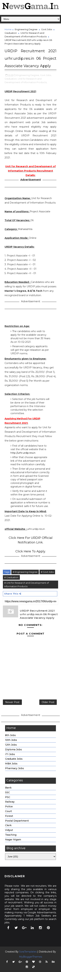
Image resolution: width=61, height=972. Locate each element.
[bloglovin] (33, 961)
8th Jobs (10, 735)
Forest (9, 815)
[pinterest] (48, 927)
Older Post (48, 702)
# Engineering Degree (25, 572)
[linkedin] (32, 927)
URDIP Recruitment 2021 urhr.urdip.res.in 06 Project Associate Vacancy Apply (39, 614)
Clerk (8, 825)
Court (8, 811)
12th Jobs (11, 744)
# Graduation (11, 577)
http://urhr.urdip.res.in (23, 452)
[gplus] (24, 927)
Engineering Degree (26, 29)
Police (9, 806)
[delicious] (33, 966)
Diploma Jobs (13, 749)
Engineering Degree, (28, 75)
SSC (7, 792)
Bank (8, 787)
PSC (7, 797)
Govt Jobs (46, 29)
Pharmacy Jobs (14, 768)
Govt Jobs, (46, 75)
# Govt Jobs (47, 572)
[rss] (46, 961)
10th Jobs (11, 740)
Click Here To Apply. (30, 551)
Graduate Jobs (14, 758)
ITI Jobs (10, 754)
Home (8, 29)
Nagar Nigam (13, 839)
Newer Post (12, 702)
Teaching (10, 834)
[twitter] (16, 927)
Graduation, (11, 78)
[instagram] (40, 927)
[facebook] (8, 927)
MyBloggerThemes (30, 956)
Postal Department (17, 820)
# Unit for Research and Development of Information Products (26, 584)
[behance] (53, 961)
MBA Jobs (11, 763)
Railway (10, 801)
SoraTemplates (28, 951)
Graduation (11, 33)
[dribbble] (40, 961)
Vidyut (9, 830)
